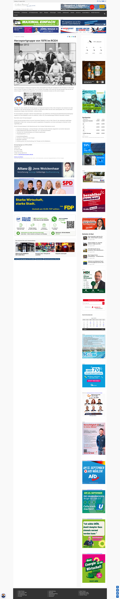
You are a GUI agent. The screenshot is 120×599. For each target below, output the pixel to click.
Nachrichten (17, 12)
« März (84, 329)
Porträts (22, 36)
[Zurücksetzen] (117, 596)
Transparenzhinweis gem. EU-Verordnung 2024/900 (25, 26)
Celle (16, 259)
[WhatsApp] (105, 1)
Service (78, 12)
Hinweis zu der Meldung (18, 156)
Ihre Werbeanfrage (22, 594)
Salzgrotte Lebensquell (61, 253)
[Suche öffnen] (104, 13)
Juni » (102, 329)
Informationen (21, 593)
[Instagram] (99, 1)
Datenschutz (52, 594)
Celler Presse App (22, 592)
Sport (41, 12)
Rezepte (46, 12)
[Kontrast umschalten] (117, 593)
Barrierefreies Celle (83, 592)
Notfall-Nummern (95, 12)
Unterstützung (52, 591)
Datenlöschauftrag (53, 593)
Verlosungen (53, 12)
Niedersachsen (39, 259)
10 (90, 322)
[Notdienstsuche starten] (103, 303)
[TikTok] (101, 1)
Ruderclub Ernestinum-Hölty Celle (51, 259)
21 (103, 324)
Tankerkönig (86, 137)
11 (93, 322)
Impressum (51, 596)
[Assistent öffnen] (3, 595)
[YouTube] (103, 1)
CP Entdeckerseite (33, 12)
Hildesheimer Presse (84, 593)
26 (97, 326)
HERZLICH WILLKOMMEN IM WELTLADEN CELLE (21, 254)
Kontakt (16, 15)
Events (59, 12)
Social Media (85, 12)
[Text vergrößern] (117, 587)
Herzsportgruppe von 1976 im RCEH (27, 259)
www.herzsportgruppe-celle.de (25, 154)
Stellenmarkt (66, 12)
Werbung (51, 592)
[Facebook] (97, 1)
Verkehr (72, 12)
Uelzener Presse (83, 594)
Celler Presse (21, 591)
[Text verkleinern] (117, 590)
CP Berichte (24, 12)
